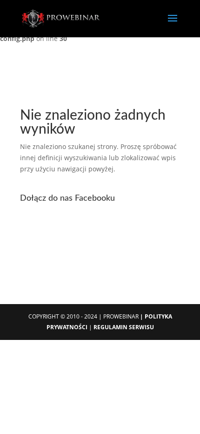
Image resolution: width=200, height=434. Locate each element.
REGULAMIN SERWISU (123, 327)
